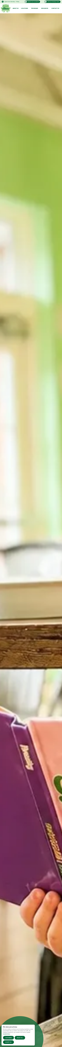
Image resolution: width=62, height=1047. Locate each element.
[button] (11, 1)
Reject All (20, 1037)
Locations (24, 8)
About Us (16, 8)
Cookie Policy (6, 1034)
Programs (34, 8)
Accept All (8, 1042)
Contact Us (55, 8)
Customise (8, 1037)
